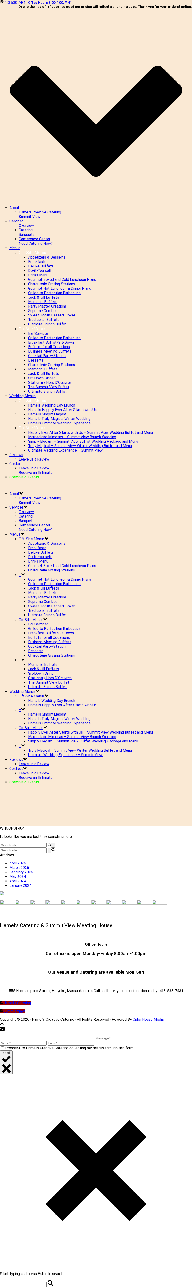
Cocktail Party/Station (47, 356)
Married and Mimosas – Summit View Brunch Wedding (72, 437)
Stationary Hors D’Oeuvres (50, 382)
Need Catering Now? (36, 243)
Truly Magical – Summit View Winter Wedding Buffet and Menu (80, 446)
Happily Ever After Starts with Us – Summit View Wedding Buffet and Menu (90, 432)
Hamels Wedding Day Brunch (51, 405)
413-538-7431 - (37, 2)
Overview (26, 225)
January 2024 (20, 885)
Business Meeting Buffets (49, 351)
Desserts (35, 360)
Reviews (16, 455)
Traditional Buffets (43, 319)
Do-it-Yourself (40, 270)
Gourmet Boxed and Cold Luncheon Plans (62, 279)
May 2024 (17, 876)
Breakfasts (37, 261)
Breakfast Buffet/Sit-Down (51, 342)
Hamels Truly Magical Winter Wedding (59, 418)
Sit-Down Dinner (41, 378)
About (14, 208)
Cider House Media (148, 1019)
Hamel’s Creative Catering (40, 212)
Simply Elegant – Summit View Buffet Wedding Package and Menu (83, 441)
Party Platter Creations (47, 306)
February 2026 (21, 872)
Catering (26, 230)
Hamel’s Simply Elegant (47, 414)
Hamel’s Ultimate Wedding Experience (59, 423)
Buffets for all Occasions (49, 347)
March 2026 (19, 867)
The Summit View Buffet (48, 387)
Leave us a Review (34, 459)
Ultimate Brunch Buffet (47, 324)
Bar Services (38, 333)
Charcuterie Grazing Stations (51, 284)
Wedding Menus (22, 396)
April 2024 (17, 881)
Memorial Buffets (42, 302)
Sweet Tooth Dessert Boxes (52, 315)
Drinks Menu (38, 275)
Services (16, 221)
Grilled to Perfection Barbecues (54, 293)
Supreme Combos (42, 310)
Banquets (26, 234)
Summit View (29, 216)
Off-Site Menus (32, 539)
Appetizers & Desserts (47, 257)
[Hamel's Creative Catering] (1, 485)
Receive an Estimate (36, 472)
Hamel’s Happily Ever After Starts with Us (62, 409)
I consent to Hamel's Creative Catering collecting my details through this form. (69, 1048)
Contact (16, 463)
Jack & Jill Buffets (43, 297)
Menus (14, 248)
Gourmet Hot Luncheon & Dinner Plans (59, 288)
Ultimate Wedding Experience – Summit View (65, 450)
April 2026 (17, 863)
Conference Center (34, 239)
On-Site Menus (31, 619)
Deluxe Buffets (41, 266)
